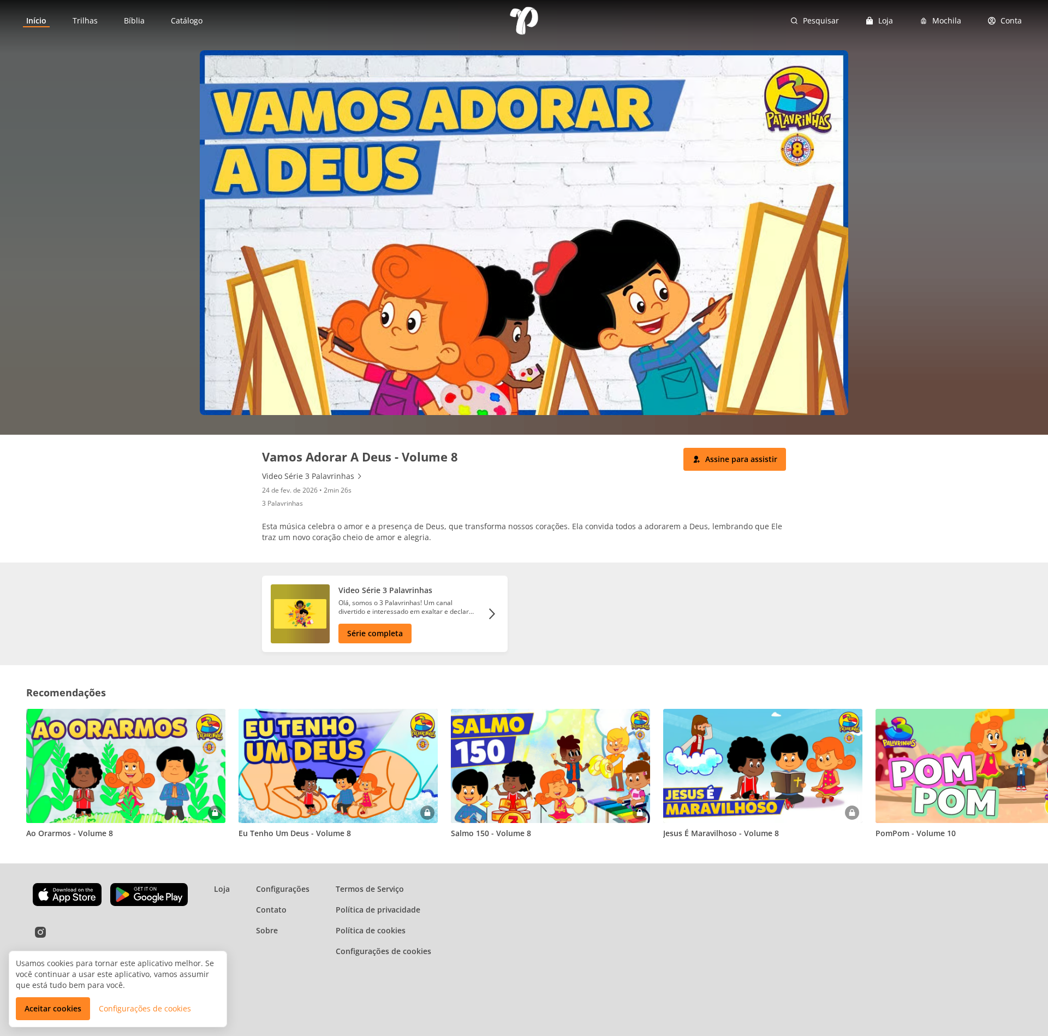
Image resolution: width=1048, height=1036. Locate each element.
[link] (36, 21)
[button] (734, 459)
